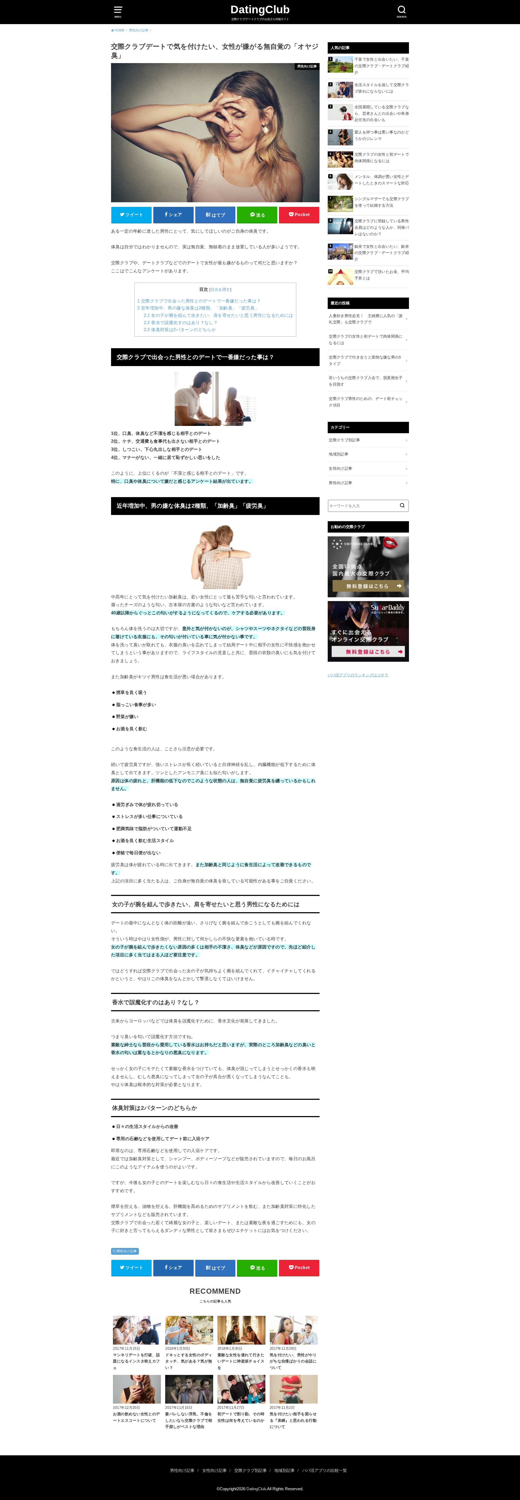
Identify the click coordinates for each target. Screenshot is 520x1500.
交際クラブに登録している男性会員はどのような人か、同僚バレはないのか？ (382, 227)
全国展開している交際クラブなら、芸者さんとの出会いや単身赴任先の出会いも (382, 113)
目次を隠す (220, 289)
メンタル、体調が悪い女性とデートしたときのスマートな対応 (382, 179)
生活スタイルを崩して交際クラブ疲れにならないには (382, 88)
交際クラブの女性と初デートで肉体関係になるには (382, 157)
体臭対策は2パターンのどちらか (180, 329)
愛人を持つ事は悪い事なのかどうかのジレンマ (382, 135)
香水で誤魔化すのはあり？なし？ (181, 322)
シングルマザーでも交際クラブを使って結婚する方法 (382, 202)
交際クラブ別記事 (344, 440)
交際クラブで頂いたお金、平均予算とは (382, 274)
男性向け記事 (127, 1251)
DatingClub (260, 9)
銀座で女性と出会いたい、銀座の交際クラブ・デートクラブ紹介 (382, 253)
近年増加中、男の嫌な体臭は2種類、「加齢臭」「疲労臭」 (198, 308)
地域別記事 (338, 454)
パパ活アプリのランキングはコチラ (358, 675)
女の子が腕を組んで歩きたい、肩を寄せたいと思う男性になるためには (218, 315)
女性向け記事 (340, 468)
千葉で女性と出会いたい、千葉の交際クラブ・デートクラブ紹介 (382, 65)
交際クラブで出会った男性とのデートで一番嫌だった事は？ (199, 301)
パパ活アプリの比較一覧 (324, 1470)
